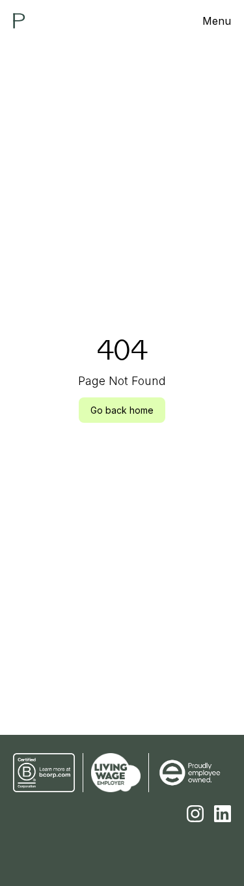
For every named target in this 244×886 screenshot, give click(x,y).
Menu (216, 20)
